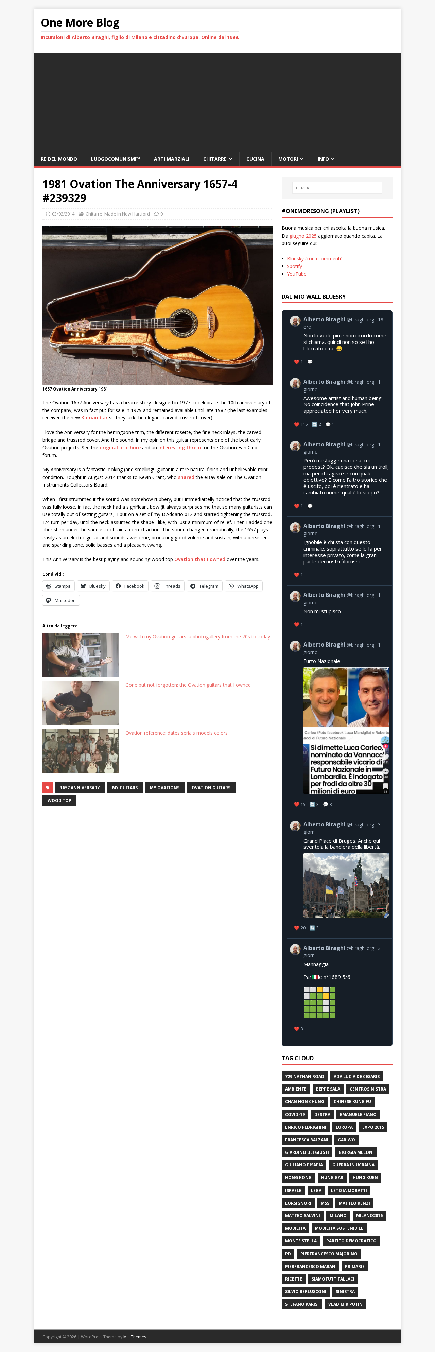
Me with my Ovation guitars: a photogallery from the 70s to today (197, 636)
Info (323, 159)
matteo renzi (354, 1203)
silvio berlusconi (305, 1291)
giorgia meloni (356, 1152)
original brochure (120, 447)
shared (186, 477)
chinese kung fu (352, 1101)
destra (322, 1114)
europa (344, 1127)
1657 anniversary (80, 788)
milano (338, 1216)
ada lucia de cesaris (357, 1076)
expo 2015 (373, 1127)
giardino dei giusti (307, 1152)
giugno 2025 (303, 236)
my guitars (125, 788)
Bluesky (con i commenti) (315, 258)
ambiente (296, 1089)
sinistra (345, 1291)
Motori (288, 159)
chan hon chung (304, 1101)
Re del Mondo (59, 159)
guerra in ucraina (353, 1165)
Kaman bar (94, 417)
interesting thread (180, 447)
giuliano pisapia (304, 1165)
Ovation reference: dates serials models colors (176, 733)
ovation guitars (211, 788)
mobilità (295, 1228)
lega (316, 1190)
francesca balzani (306, 1140)
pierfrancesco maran (310, 1266)
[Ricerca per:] (337, 188)
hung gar (332, 1177)
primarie (355, 1266)
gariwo (346, 1140)
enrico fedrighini (305, 1127)
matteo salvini (302, 1216)
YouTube (297, 274)
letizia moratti (349, 1190)
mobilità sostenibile (339, 1228)
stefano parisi (302, 1304)
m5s (325, 1203)
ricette (293, 1279)
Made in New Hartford (127, 214)
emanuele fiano (358, 1114)
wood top (59, 801)
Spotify (294, 266)
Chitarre (215, 159)
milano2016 (369, 1216)
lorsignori (298, 1203)
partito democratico (351, 1241)
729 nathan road (304, 1076)
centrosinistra (368, 1089)
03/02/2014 (63, 214)
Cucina (255, 159)
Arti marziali (171, 159)
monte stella (301, 1241)
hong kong (298, 1177)
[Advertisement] (217, 100)
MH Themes (134, 1337)
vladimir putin (345, 1304)
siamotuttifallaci (333, 1279)
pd (288, 1254)
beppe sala (328, 1089)
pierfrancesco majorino (329, 1254)
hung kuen (365, 1177)
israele (293, 1190)
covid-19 (295, 1114)
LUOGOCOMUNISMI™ (115, 159)
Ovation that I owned (199, 559)
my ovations (164, 788)
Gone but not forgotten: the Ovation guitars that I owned (188, 685)
